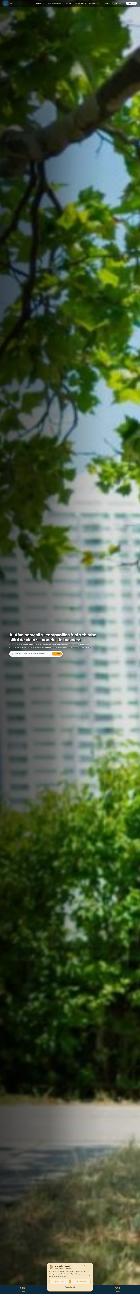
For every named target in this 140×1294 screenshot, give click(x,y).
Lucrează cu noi (94, 3)
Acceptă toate (59, 1281)
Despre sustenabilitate (54, 3)
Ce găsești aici (79, 3)
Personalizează (70, 1287)
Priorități (68, 3)
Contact (106, 3)
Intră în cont (131, 3)
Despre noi (38, 3)
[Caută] (11, 3)
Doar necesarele (80, 1281)
